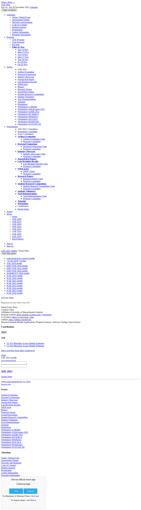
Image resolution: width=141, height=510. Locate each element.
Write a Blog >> (8, 2)
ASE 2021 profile (9, 254)
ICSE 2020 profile (15, 278)
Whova (33, 500)
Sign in (10, 243)
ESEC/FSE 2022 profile (17, 271)
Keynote (16, 44)
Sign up (10, 246)
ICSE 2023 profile (15, 286)
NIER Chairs (29, 171)
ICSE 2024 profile (15, 288)
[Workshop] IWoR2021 (28, 116)
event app (30, 479)
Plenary (21, 87)
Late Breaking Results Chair (35, 164)
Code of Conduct (19, 25)
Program (10, 37)
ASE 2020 (16, 234)
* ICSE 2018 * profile (16, 261)
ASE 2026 (16, 219)
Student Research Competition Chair (39, 186)
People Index (23, 209)
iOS (16, 491)
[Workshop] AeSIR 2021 (28, 112)
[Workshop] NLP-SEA (28, 119)
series (14, 251)
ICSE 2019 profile (15, 276)
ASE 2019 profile (14, 263)
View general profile (8, 360)
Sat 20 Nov (23, 64)
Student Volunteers (26, 97)
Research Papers (25, 89)
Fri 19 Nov (22, 62)
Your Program (18, 42)
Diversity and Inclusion (22, 22)
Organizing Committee (27, 131)
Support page (6, 384)
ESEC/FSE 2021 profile (17, 268)
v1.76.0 (26, 381)
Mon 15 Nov (23, 52)
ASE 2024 (16, 224)
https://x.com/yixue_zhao (22, 317)
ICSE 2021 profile (15, 281)
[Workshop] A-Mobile (27, 107)
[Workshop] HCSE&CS (28, 114)
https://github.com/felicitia (19, 319)
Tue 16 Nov (23, 54)
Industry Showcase (26, 77)
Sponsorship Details (20, 20)
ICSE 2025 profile (15, 290)
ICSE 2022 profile (15, 283)
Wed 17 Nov (23, 57)
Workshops (22, 104)
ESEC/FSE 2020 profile (17, 266)
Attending (11, 15)
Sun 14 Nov (23, 49)
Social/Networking (26, 92)
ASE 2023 (16, 226)
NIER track (23, 84)
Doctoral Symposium (27, 74)
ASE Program (18, 39)
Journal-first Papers (26, 79)
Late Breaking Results (27, 82)
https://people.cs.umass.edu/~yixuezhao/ (34, 315)
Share (3, 355)
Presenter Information (21, 35)
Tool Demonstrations (27, 99)
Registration (17, 30)
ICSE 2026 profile (15, 293)
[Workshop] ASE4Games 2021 (31, 109)
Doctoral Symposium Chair (35, 146)
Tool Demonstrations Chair (35, 196)
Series (14, 216)
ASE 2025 (16, 221)
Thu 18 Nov (23, 59)
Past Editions (17, 239)
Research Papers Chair (33, 179)
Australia (34, 7)
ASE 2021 (5, 251)
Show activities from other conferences (18, 350)
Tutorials (21, 102)
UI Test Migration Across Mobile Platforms (25, 343)
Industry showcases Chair (34, 154)
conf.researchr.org (14, 381)
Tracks (9, 67)
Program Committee (32, 141)
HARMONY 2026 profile (18, 273)
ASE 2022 (16, 229)
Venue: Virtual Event (21, 17)
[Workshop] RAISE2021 (28, 121)
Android (30, 491)
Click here (35, 496)
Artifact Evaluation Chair (34, 139)
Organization (12, 126)
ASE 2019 (16, 236)
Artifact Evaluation (26, 72)
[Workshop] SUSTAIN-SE (29, 124)
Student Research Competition (31, 94)
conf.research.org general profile (21, 258)
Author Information (20, 32)
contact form (6, 376)
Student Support (19, 27)
